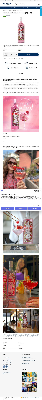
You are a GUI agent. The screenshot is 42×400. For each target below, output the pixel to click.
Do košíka (28, 54)
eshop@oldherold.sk (8, 360)
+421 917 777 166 (8, 362)
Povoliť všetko (34, 208)
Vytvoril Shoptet (25, 397)
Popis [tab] (21, 73)
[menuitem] (5, 8)
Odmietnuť (8, 208)
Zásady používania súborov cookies (23, 198)
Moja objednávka (25, 363)
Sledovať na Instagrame (30, 393)
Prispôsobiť (20, 208)
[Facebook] (4, 366)
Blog (4, 373)
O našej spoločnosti (6, 372)
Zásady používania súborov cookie (28, 360)
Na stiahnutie (24, 362)
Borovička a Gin (21, 340)
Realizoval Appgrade (35, 397)
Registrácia (36, 0)
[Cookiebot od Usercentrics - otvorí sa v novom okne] (34, 191)
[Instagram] (6, 366)
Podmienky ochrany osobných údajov (29, 358)
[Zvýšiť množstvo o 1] (16, 54)
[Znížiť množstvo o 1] (11, 54)
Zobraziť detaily (36, 205)
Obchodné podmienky (6, 0)
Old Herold (8, 15)
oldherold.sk (7, 357)
